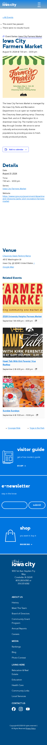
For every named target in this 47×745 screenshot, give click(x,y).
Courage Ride (14, 428)
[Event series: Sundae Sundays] (37, 415)
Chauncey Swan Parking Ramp (17, 256)
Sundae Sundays (11, 411)
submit (37, 505)
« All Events (8, 18)
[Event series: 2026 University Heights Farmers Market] (36, 320)
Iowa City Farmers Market (14, 189)
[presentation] (23, 298)
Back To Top (43, 265)
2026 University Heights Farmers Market (22, 317)
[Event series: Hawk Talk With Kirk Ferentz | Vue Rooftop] (36, 369)
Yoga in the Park (37, 428)
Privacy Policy (31, 728)
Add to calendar (16, 149)
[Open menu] (39, 4)
